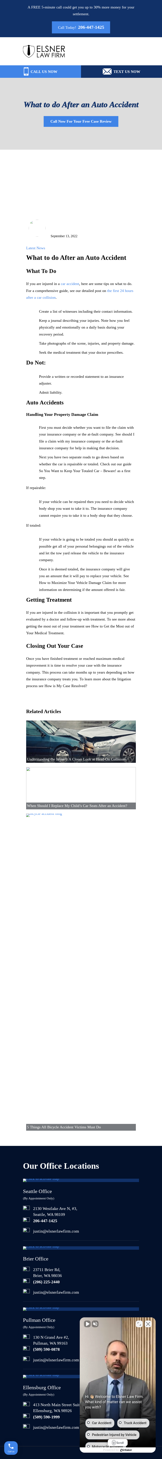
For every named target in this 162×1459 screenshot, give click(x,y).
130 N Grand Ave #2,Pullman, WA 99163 (51, 1340)
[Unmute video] (87, 1324)
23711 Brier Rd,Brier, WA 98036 (47, 1272)
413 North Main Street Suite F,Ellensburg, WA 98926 (59, 1407)
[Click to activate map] (41, 1179)
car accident (70, 284)
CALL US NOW (44, 72)
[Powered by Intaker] (126, 1450)
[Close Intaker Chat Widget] (148, 1324)
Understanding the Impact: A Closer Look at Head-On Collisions (76, 759)
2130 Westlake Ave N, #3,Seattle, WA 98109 (55, 1211)
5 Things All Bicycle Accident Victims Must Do (64, 1127)
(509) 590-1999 (46, 1417)
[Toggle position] (139, 1324)
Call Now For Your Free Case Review (81, 121)
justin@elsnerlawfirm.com (56, 1231)
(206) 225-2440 (46, 1282)
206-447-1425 (91, 27)
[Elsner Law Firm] (44, 55)
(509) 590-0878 (46, 1349)
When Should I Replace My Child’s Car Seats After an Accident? (77, 806)
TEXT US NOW (126, 72)
